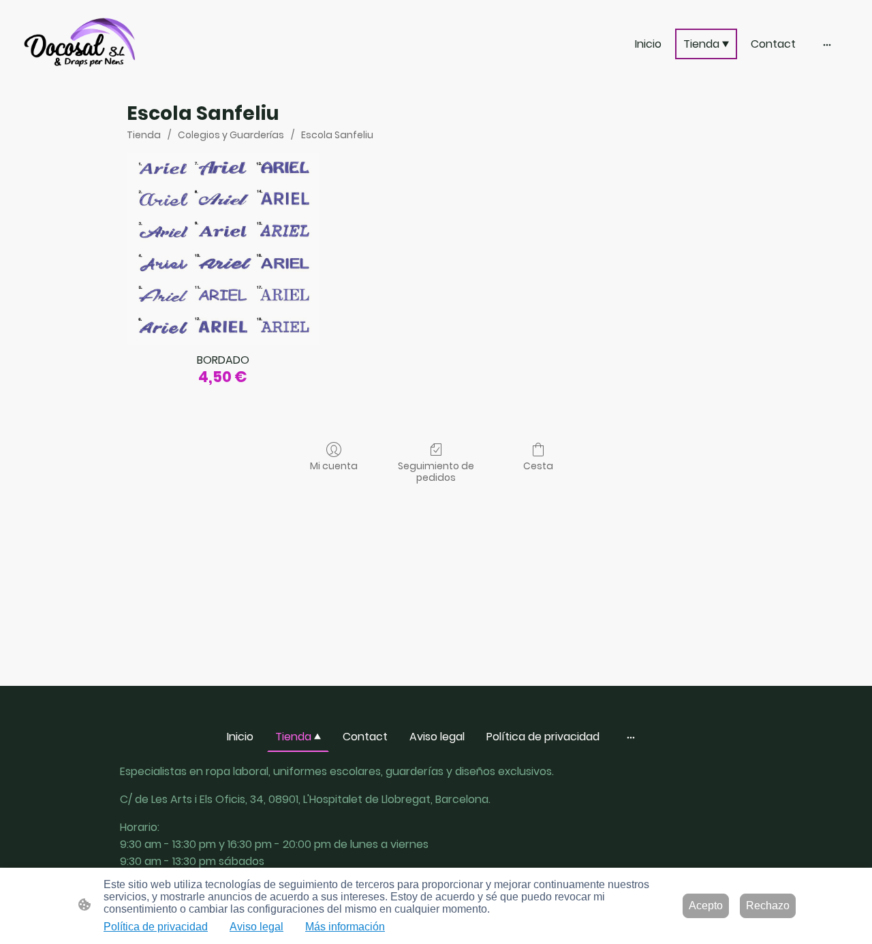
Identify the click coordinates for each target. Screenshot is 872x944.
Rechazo (768, 905)
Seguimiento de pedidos (436, 471)
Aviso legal (256, 926)
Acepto (706, 905)
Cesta (538, 465)
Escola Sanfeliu (337, 135)
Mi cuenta (334, 465)
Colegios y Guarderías (231, 135)
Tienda (144, 135)
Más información (345, 926)
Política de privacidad (156, 926)
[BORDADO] (222, 249)
